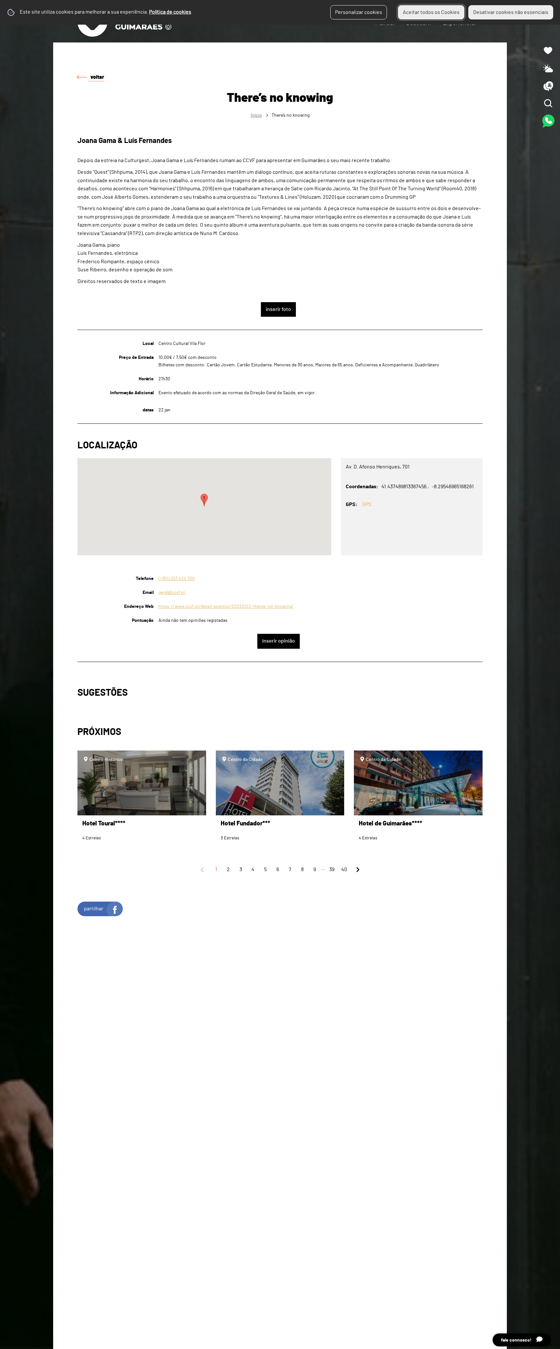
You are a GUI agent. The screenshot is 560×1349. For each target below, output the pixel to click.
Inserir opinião (278, 641)
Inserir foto (278, 309)
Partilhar (93, 908)
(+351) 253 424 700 (176, 578)
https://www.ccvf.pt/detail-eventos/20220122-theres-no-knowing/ (226, 606)
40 (344, 869)
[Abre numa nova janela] (280, 674)
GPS (366, 504)
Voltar (97, 77)
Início (256, 115)
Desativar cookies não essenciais (510, 12)
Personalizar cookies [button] (358, 12)
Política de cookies (170, 12)
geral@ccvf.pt (171, 592)
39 (331, 869)
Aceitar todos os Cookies (431, 12)
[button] (204, 500)
